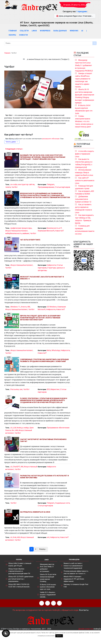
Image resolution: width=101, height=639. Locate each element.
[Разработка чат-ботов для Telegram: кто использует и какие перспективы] (12, 480)
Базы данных (60, 31)
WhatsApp (56, 350)
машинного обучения (50, 139)
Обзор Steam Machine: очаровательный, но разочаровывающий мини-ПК (19, 571)
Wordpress (45, 31)
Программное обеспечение (58, 428)
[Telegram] (59, 603)
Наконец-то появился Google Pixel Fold (76, 585)
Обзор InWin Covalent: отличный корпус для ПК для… (19, 564)
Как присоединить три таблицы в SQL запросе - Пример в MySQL (84, 219)
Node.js (20, 428)
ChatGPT (16, 467)
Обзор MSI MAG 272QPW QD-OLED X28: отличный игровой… (19, 585)
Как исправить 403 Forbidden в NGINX (84, 192)
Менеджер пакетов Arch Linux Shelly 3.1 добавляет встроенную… (47, 567)
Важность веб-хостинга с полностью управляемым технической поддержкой (73, 565)
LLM (14, 428)
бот (13, 430)
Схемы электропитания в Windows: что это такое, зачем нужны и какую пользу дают (84, 121)
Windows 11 (15, 307)
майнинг (25, 233)
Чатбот (15, 187)
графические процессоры (21, 228)
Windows (74, 31)
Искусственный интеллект (16, 231)
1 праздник (81, 11)
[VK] (53, 603)
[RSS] (41, 603)
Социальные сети (62, 503)
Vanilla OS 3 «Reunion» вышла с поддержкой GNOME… (48, 594)
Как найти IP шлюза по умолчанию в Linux (84, 180)
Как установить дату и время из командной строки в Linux (83, 208)
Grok (14, 537)
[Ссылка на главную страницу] (39, 6)
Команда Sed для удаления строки (84, 187)
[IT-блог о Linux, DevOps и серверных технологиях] (11, 5)
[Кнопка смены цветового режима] (6, 633)
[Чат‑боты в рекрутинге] (12, 244)
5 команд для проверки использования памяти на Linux (84, 230)
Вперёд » (42, 549)
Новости (23, 35)
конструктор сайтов (26, 184)
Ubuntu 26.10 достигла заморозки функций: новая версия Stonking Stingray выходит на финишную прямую (84, 96)
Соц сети (24, 31)
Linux (34, 31)
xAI (48, 537)
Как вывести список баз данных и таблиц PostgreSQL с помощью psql (83, 163)
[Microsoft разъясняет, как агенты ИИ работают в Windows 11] (12, 281)
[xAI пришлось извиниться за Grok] (12, 517)
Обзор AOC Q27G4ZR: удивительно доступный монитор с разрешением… (20, 579)
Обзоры (12, 35)
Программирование (46, 187)
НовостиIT (59, 231)
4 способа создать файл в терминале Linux (84, 154)
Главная (13, 31)
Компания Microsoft (46, 231)
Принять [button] (59, 636)
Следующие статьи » (14, 149)
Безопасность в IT (54, 228)
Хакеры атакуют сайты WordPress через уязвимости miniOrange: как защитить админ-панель (83, 80)
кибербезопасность (13, 233)
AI (82, 31)
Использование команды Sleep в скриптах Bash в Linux (84, 172)
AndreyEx (97, 629)
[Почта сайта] (47, 603)
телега (8, 187)
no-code (13, 184)
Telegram (50, 184)
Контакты (84, 610)
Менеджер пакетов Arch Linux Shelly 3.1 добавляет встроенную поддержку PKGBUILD (84, 65)
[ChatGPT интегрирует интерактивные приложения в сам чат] (12, 444)
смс (21, 389)
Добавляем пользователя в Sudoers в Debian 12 (83, 199)
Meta (49, 350)
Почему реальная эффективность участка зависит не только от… (76, 572)
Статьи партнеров (62, 187)
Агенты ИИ (25, 307)
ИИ (16, 430)
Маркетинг (55, 389)
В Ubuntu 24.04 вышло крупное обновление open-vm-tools (84, 109)
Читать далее (11, 142)
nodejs (26, 428)
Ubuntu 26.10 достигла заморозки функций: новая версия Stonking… (48, 577)
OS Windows (52, 307)
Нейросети (51, 265)
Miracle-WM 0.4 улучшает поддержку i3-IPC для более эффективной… (74, 579)
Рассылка (14, 389)
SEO (48, 389)
